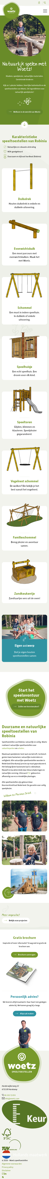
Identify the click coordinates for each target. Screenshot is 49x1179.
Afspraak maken (27, 1013)
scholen (21, 748)
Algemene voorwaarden (12, 1163)
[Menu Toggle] (45, 11)
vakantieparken (8, 748)
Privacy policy (7, 1167)
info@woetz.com (12, 1098)
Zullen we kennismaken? (28, 706)
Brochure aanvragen (26, 954)
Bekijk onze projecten (18, 920)
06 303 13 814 (10, 1095)
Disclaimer (6, 1170)
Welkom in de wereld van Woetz (26, 112)
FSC (29, 773)
